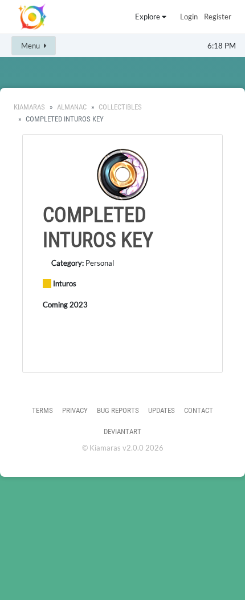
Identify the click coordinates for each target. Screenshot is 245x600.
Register (217, 16)
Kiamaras (29, 107)
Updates (161, 410)
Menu (31, 45)
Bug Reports (118, 410)
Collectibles (120, 107)
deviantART (122, 431)
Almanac (72, 107)
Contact (198, 410)
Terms (42, 410)
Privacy (75, 410)
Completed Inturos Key (98, 227)
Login (189, 16)
